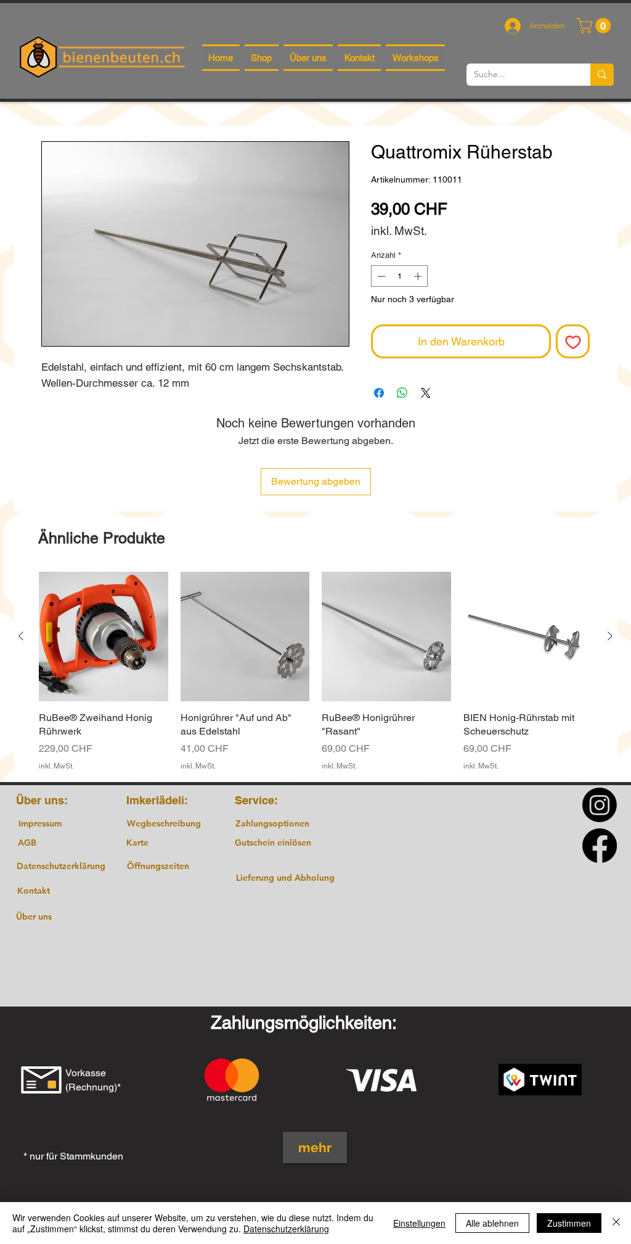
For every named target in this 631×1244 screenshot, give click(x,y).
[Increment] (419, 276)
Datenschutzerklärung (286, 1228)
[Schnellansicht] (103, 636)
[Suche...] (602, 75)
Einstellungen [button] (419, 1223)
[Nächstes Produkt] (610, 635)
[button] (595, 25)
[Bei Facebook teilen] (379, 392)
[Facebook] (599, 845)
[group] (315, 671)
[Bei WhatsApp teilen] (402, 392)
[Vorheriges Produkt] (21, 635)
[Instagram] (599, 805)
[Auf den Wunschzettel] (573, 341)
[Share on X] (425, 392)
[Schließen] (616, 1223)
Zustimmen (569, 1223)
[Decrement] (380, 276)
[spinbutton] (400, 276)
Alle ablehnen (492, 1223)
